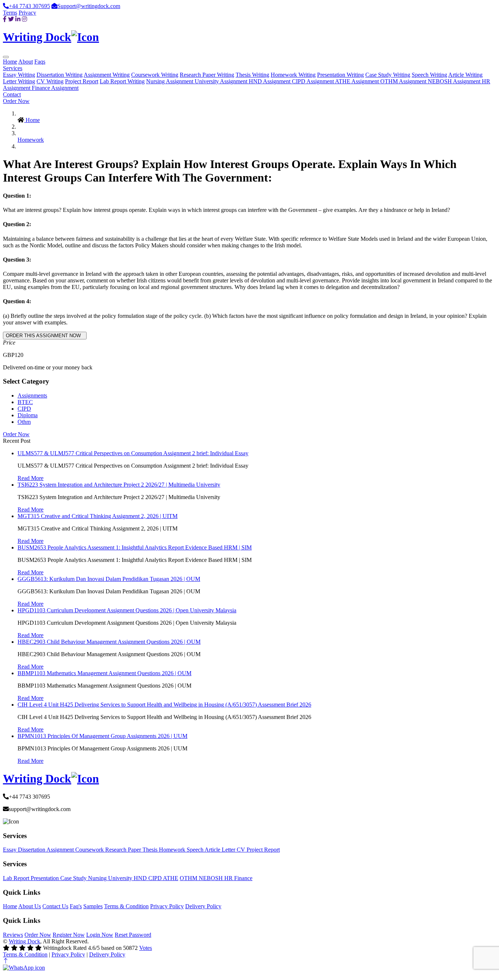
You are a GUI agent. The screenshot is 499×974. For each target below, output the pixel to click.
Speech (196, 849)
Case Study (74, 878)
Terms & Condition (126, 906)
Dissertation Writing (60, 75)
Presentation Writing (340, 75)
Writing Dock (24, 941)
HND (141, 878)
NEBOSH (211, 878)
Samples (93, 906)
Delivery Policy (203, 906)
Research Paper (123, 849)
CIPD (24, 409)
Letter (229, 849)
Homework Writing (293, 75)
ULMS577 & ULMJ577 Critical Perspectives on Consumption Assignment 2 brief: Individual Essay (133, 453)
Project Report (81, 81)
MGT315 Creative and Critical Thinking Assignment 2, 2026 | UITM (98, 516)
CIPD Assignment (313, 81)
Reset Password (133, 935)
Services (12, 68)
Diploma (28, 415)
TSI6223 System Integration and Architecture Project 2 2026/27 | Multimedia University (119, 485)
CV (242, 849)
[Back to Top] (6, 961)
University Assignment (222, 81)
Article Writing (465, 75)
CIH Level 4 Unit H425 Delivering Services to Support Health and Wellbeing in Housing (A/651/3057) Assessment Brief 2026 (164, 704)
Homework (31, 140)
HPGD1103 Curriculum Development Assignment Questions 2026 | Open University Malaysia (127, 610)
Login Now (99, 935)
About (25, 61)
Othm (24, 422)
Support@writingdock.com (88, 6)
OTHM (189, 878)
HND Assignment (270, 81)
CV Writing (50, 81)
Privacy (27, 12)
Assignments (32, 395)
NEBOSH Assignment (455, 81)
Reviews (13, 935)
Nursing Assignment (170, 81)
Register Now (69, 935)
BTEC (25, 402)
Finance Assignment (55, 88)
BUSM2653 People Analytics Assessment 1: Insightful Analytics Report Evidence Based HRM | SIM (135, 547)
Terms (10, 12)
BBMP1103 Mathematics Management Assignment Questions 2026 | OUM (104, 673)
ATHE (170, 878)
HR (229, 878)
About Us (29, 906)
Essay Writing (19, 75)
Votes (145, 948)
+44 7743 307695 (29, 6)
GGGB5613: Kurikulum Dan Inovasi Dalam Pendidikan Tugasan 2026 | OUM (109, 579)
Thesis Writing (252, 75)
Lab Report (17, 878)
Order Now (16, 101)
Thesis (150, 849)
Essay (10, 849)
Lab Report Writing (122, 81)
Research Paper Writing (207, 75)
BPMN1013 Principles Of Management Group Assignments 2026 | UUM (102, 736)
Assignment (60, 849)
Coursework (90, 849)
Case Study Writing (387, 75)
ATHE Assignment (357, 81)
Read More (30, 478)
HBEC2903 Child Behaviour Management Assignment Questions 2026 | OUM (109, 642)
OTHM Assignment (404, 81)
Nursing (98, 878)
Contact (12, 94)
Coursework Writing (154, 75)
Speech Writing (429, 75)
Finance (243, 878)
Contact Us (55, 906)
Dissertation (32, 849)
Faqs (39, 61)
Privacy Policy (167, 906)
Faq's (76, 906)
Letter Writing (19, 81)
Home (10, 61)
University (121, 878)
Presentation (45, 878)
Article (213, 849)
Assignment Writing (107, 75)
